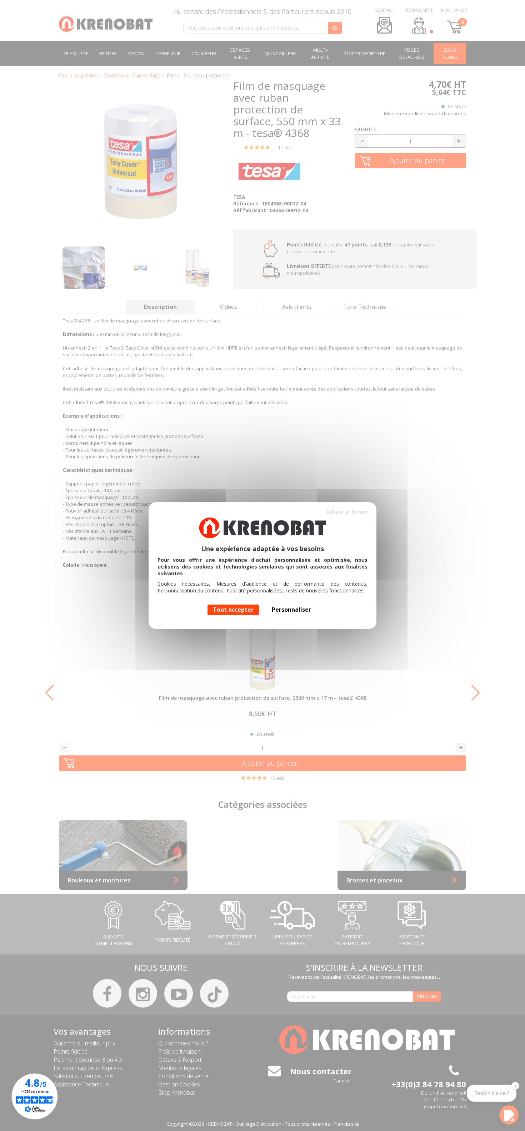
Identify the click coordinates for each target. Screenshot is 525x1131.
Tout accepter (233, 609)
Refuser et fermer (347, 512)
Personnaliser (291, 609)
